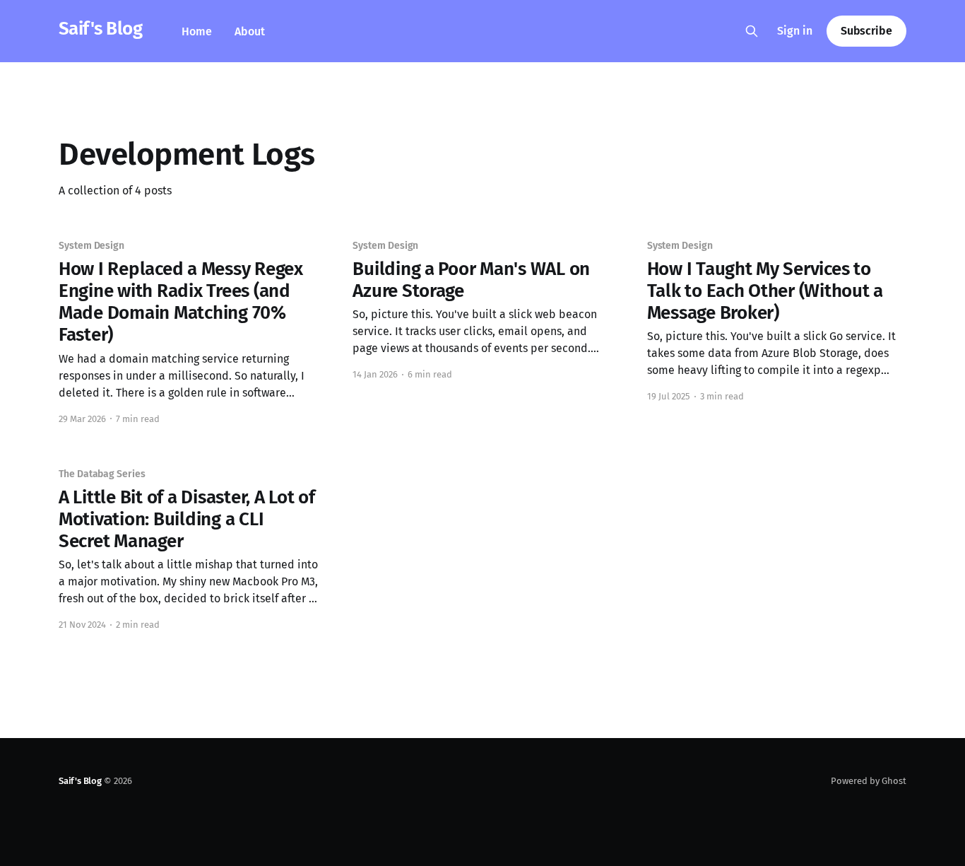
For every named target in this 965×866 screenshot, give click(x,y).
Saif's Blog (100, 29)
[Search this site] (751, 31)
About (250, 31)
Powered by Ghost (868, 781)
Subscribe (866, 30)
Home (197, 31)
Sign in (794, 30)
